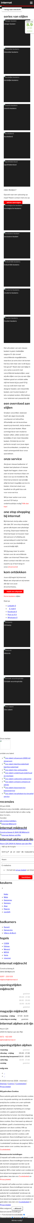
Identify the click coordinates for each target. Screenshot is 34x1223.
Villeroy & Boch (10, 933)
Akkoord (18, 1208)
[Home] (7, 2)
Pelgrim (7, 909)
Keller (6, 894)
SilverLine (8, 891)
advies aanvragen (13, 202)
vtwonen (7, 958)
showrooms (12, 567)
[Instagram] (4, 1076)
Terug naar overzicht (12, 9)
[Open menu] (31, 2)
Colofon (11, 1084)
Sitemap (3, 1084)
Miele (6, 897)
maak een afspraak (14, 591)
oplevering (27, 779)
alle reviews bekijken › (8, 821)
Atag (6, 906)
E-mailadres (6, 865)
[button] (26, 3)
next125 (7, 912)
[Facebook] (4, 1073)
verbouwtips (22, 770)
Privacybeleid (5, 1087)
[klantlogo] (5, 749)
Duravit (7, 927)
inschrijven (26, 877)
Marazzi (7, 949)
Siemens (7, 903)
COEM (6, 943)
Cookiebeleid (20, 1084)
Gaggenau (8, 900)
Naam (4, 859)
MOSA (6, 952)
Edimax (7, 946)
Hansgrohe (8, 930)
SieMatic (7, 888)
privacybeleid (21, 870)
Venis (6, 955)
